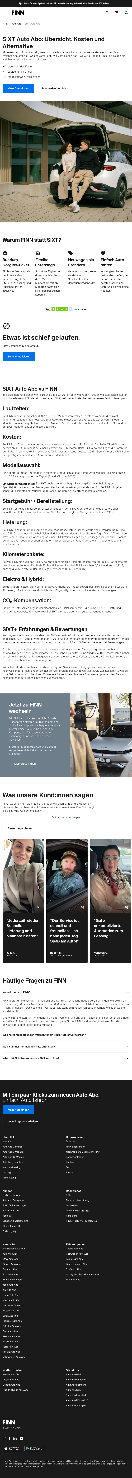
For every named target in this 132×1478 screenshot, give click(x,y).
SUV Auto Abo (73, 1269)
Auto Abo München (76, 1379)
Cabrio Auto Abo (74, 1248)
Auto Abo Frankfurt (76, 1395)
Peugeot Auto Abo (12, 1320)
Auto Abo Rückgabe (13, 1200)
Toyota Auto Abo (11, 1351)
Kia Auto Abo (9, 1289)
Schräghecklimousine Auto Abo (82, 1274)
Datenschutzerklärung (77, 1200)
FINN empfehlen (11, 1195)
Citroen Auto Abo (11, 1264)
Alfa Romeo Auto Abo (14, 1248)
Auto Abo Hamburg (76, 1384)
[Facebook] (9, 1438)
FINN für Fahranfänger (14, 1205)
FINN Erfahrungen (75, 1146)
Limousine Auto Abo (76, 1264)
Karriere (70, 1162)
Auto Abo (16, 23)
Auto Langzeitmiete (13, 1162)
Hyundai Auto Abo (12, 1279)
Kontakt (7, 1215)
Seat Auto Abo (10, 1331)
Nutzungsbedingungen (78, 1210)
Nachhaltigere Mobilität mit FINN (83, 1151)
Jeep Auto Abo (10, 1284)
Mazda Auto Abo (11, 1300)
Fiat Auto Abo (10, 1269)
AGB (68, 1195)
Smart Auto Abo (11, 1341)
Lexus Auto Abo (11, 1295)
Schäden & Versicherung (15, 1220)
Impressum (72, 1205)
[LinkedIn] (15, 1438)
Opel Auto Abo (10, 1315)
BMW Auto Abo (10, 1259)
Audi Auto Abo (10, 1253)
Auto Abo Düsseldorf (77, 1400)
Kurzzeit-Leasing (11, 1167)
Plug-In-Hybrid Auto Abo (15, 1389)
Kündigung (71, 1215)
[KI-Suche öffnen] (107, 12)
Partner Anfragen (75, 1157)
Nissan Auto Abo (11, 1310)
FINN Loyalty (9, 1231)
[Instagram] (4, 1438)
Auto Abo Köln (73, 1389)
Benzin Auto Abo (11, 1374)
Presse (69, 1172)
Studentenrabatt (11, 1226)
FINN (5, 23)
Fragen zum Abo (11, 1210)
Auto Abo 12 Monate (13, 1157)
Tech (68, 1167)
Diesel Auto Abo (11, 1379)
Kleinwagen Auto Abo (77, 1253)
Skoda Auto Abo (11, 1336)
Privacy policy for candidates (81, 1220)
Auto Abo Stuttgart (76, 1405)
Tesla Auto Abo (10, 1346)
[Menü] (6, 12)
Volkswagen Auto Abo (14, 1357)
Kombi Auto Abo (74, 1259)
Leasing (7, 1172)
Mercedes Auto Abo (13, 1305)
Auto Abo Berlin (74, 1374)
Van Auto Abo (73, 1279)
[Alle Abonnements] (126, 12)
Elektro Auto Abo (11, 1384)
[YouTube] (21, 1438)
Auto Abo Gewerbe (12, 1146)
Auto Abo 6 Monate (13, 1151)
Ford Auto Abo (10, 1274)
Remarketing (9, 1177)
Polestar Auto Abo (12, 1326)
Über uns (70, 1141)
